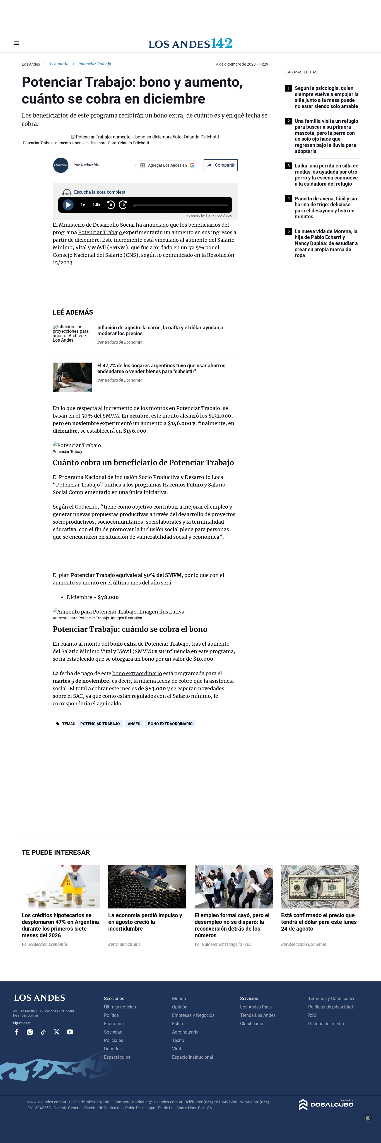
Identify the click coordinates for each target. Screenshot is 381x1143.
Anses (134, 724)
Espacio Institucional (192, 1057)
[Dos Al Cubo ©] (326, 1108)
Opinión (179, 1007)
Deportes (113, 1048)
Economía (59, 63)
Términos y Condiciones (331, 998)
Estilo (177, 1023)
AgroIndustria (185, 1032)
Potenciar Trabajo (100, 232)
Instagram (29, 1032)
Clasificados (252, 1023)
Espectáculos (117, 1057)
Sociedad (113, 1032)
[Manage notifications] (367, 1118)
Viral (176, 1048)
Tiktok (43, 1032)
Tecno (178, 1040)
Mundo (179, 998)
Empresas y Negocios (193, 1015)
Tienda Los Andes (258, 1015)
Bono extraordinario (170, 724)
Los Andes (31, 64)
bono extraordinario (137, 673)
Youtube (70, 1032)
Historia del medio (326, 1023)
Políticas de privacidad (330, 1007)
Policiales (113, 1040)
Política (111, 1015)
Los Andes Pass (256, 1007)
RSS (312, 1015)
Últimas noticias (120, 1007)
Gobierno (86, 507)
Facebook (16, 1032)
